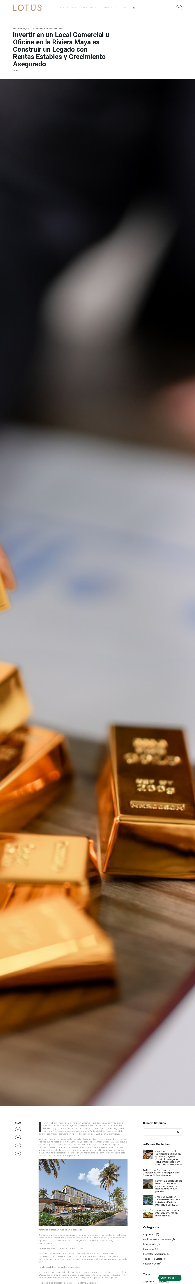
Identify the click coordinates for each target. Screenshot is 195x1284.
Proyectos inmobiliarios (155, 1254)
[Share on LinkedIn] (18, 1153)
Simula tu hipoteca (171, 1278)
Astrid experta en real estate (157, 1239)
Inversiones (148, 1249)
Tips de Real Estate (152, 1259)
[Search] (178, 1131)
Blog (117, 7)
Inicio (62, 7)
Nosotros (71, 7)
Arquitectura (149, 1234)
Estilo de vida (149, 1244)
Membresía (107, 7)
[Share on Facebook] (18, 1129)
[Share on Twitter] (18, 1137)
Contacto (126, 7)
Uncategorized (150, 1264)
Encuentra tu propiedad (89, 7)
